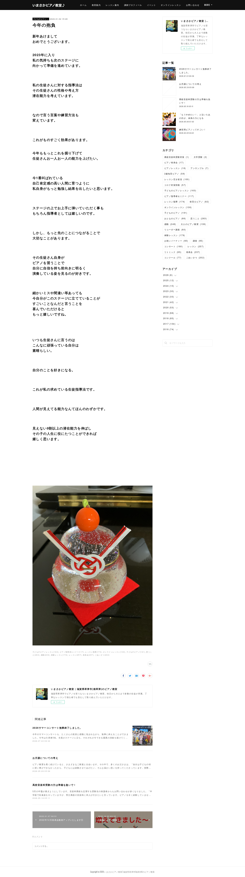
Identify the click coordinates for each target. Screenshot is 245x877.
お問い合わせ (192, 4)
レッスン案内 (112, 4)
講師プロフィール (133, 4)
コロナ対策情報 (175, 184)
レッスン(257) (75, 655)
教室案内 (96, 4)
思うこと (198, 218)
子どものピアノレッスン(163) (45, 652)
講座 (198, 240)
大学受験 (200, 156)
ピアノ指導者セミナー (179, 196)
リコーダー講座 (175, 229)
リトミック (173, 252)
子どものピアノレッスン (40, 19)
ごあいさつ (195, 257)
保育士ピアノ (199, 201)
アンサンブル (199, 168)
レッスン (196, 246)
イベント (151, 4)
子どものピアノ (175, 212)
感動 (170, 224)
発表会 (193, 252)
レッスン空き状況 (177, 179)
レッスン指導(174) (93, 652)
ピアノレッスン (175, 168)
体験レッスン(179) (59, 655)
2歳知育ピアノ (174, 173)
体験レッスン (174, 235)
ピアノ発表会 (174, 162)
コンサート (173, 246)
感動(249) (45, 655)
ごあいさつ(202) (102, 655)
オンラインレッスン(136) (114, 652)
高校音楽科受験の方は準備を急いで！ (54, 784)
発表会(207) (88, 655)
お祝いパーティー (176, 240)
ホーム (83, 4)
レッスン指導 (174, 201)
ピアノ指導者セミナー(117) (72, 652)
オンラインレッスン (171, 4)
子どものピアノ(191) (135, 652)
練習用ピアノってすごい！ (192, 129)
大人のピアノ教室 (193, 224)
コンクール (173, 257)
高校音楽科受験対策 (176, 156)
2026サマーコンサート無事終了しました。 (57, 727)
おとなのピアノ (175, 218)
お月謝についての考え (45, 757)
